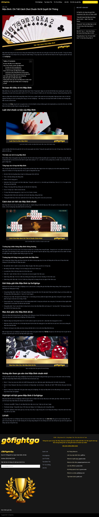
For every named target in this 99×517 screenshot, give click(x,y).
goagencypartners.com (84, 462)
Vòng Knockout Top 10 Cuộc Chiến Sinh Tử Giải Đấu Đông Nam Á (86, 37)
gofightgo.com (81, 473)
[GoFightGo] (5, 2)
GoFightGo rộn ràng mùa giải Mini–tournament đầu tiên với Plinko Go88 (87, 13)
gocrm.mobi (83, 469)
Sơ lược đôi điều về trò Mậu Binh (12, 63)
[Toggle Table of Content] (29, 61)
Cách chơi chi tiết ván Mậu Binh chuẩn (14, 70)
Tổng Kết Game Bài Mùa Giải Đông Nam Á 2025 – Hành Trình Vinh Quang (86, 19)
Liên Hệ (66, 2)
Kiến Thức (4, 7)
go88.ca (83, 455)
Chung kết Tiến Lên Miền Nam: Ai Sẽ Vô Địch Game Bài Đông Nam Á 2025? (86, 26)
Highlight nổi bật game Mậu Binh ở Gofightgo (15, 81)
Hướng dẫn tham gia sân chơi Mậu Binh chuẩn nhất (17, 79)
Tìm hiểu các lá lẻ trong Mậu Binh (13, 67)
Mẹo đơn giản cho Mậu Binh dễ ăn (12, 78)
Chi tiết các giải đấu (75, 2)
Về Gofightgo (39, 2)
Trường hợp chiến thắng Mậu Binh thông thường (16, 72)
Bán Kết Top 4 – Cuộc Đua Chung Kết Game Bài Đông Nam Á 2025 (86, 32)
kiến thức (49, 419)
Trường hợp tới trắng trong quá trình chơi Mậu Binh (17, 74)
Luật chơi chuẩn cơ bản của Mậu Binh (13, 65)
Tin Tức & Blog (58, 2)
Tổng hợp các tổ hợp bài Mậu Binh (13, 69)
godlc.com (79, 476)
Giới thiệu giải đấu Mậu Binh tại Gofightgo (14, 76)
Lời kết (5, 83)
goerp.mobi (79, 466)
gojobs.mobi (82, 458)
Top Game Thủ (48, 2)
